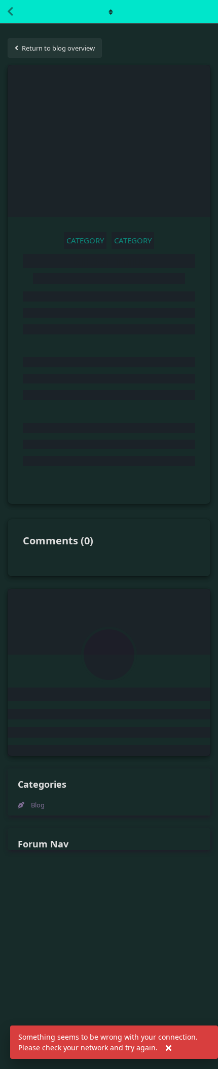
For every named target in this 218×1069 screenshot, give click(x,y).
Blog (38, 804)
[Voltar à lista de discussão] (10, 11)
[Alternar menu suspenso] (109, 11)
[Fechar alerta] (168, 1048)
